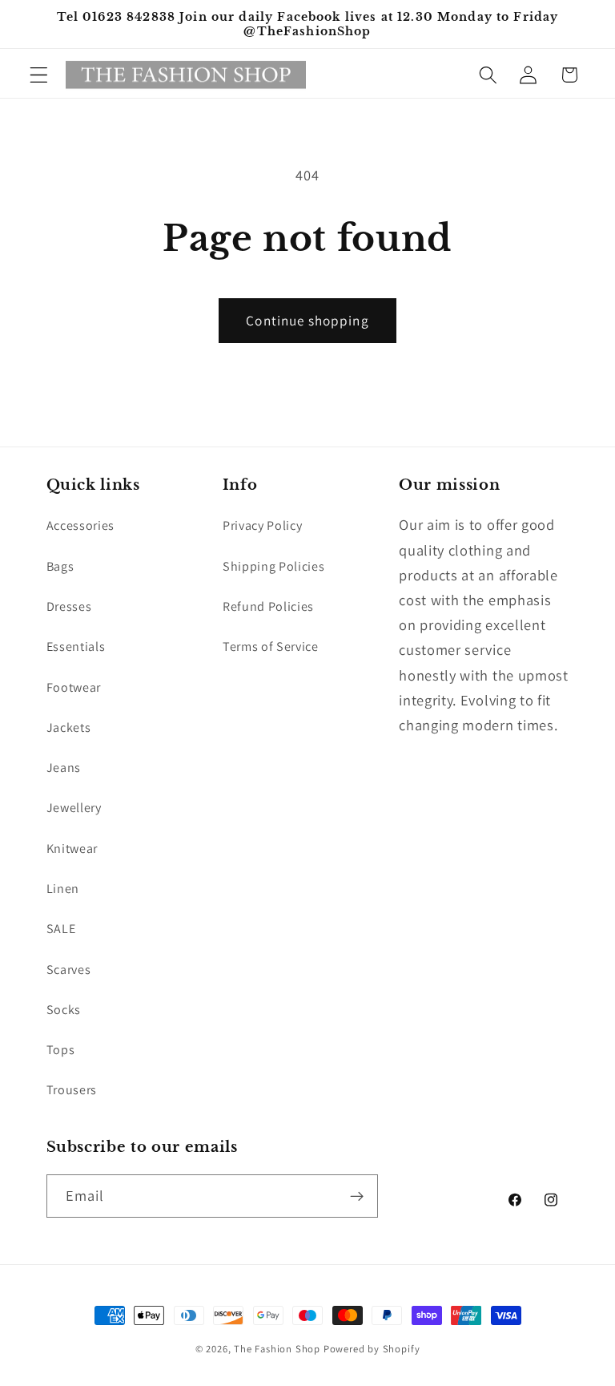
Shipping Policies (274, 566)
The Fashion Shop (277, 1349)
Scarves (68, 969)
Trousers (72, 1089)
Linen (62, 888)
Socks (63, 1009)
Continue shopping (307, 320)
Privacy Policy (263, 525)
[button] (38, 75)
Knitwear (72, 848)
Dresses (69, 606)
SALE (61, 928)
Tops (60, 1049)
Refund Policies (268, 606)
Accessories (80, 525)
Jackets (68, 727)
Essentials (76, 646)
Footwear (74, 687)
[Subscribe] (356, 1196)
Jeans (63, 767)
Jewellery (74, 807)
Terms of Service (271, 646)
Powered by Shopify (372, 1349)
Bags (60, 566)
